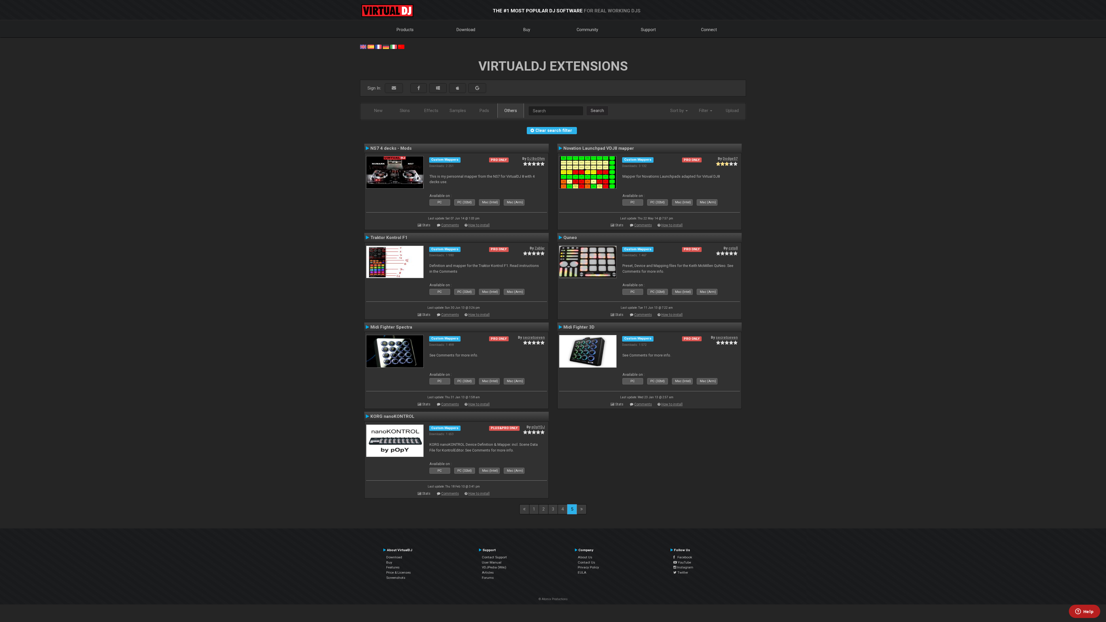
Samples (458, 110)
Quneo (570, 237)
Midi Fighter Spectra (391, 327)
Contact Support (494, 557)
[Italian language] (393, 46)
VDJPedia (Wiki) (494, 567)
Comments (450, 225)
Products (405, 29)
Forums (488, 578)
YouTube (684, 562)
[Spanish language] (371, 46)
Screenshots (395, 578)
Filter (704, 110)
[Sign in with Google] (477, 88)
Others (510, 110)
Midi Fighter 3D (578, 327)
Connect (709, 29)
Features (392, 567)
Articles (488, 572)
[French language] (378, 46)
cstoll (733, 248)
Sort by (677, 110)
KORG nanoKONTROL (392, 416)
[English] (363, 46)
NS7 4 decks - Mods (391, 148)
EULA (582, 572)
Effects (431, 110)
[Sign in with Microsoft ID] (438, 88)
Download (466, 29)
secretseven (534, 337)
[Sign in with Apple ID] (457, 88)
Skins (405, 110)
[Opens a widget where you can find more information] (1084, 612)
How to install (479, 225)
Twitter (682, 572)
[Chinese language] (401, 46)
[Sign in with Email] (394, 88)
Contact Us (586, 562)
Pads (484, 110)
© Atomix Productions (553, 599)
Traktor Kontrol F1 (389, 237)
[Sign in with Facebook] (418, 88)
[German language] (386, 46)
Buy (526, 29)
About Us (585, 557)
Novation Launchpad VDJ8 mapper (598, 148)
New (378, 110)
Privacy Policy (588, 567)
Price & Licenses (398, 572)
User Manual (491, 562)
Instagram (684, 567)
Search (597, 110)
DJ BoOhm (536, 159)
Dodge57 (730, 159)
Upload (732, 110)
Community (587, 29)
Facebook (683, 557)
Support (648, 29)
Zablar (540, 248)
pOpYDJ (538, 427)
